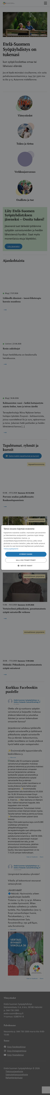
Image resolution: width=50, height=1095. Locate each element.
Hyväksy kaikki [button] (25, 554)
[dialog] (25, 547)
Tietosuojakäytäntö (11, 549)
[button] (25, 565)
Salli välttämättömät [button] (26, 560)
